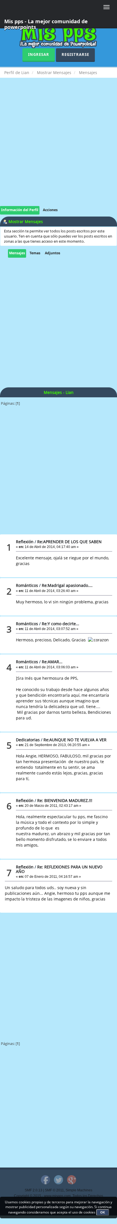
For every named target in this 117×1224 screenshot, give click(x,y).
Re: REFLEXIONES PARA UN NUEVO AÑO (59, 869)
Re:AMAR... (52, 661)
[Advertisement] (58, 147)
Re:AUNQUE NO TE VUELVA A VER (74, 739)
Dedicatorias (28, 739)
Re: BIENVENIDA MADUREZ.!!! (64, 800)
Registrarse (75, 54)
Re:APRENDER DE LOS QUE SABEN (69, 541)
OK (102, 1212)
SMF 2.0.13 (33, 1190)
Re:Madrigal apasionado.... (67, 585)
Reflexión (25, 541)
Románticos (27, 585)
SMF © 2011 (54, 1190)
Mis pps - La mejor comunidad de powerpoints (46, 23)
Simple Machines (79, 1190)
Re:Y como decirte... (60, 623)
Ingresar (38, 54)
